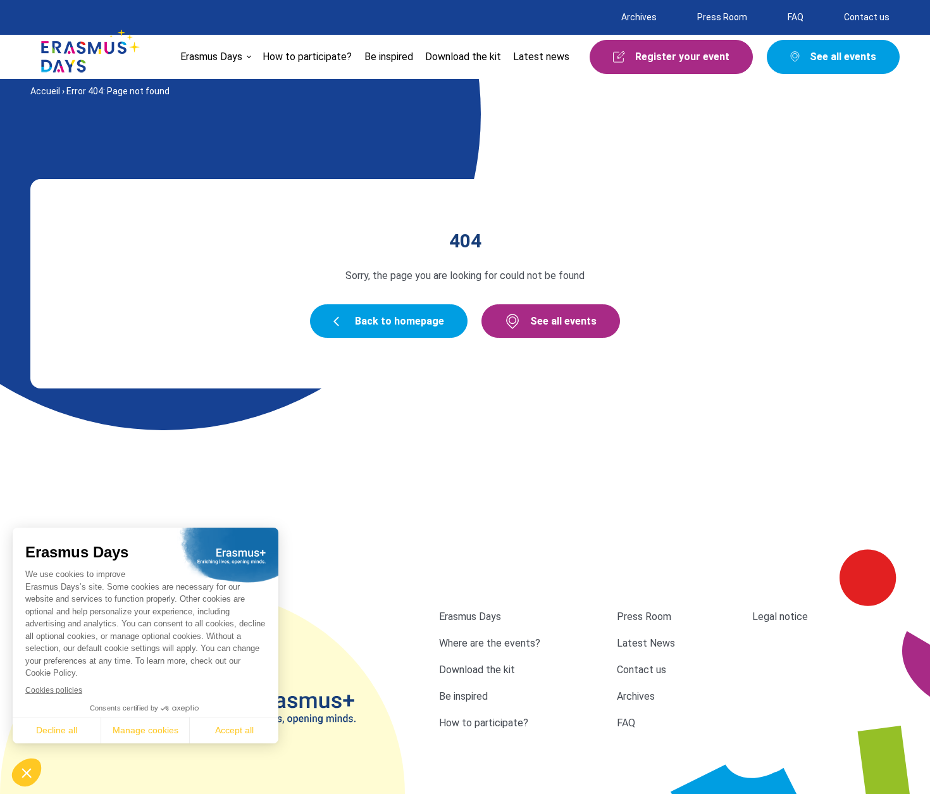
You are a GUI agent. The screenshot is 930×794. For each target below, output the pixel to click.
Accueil (45, 91)
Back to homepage (399, 321)
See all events (563, 321)
